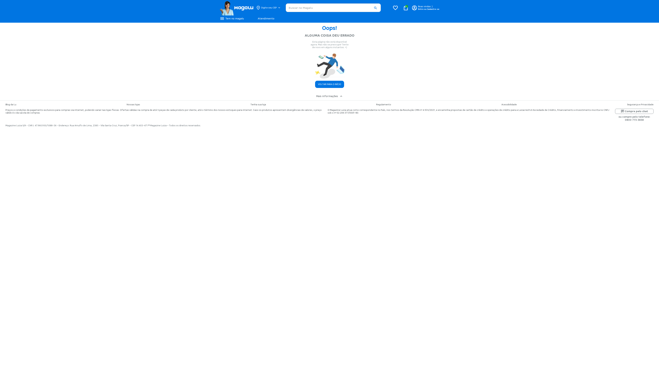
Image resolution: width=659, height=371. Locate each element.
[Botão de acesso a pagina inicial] (236, 7)
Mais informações (327, 96)
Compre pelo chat (636, 111)
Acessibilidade (509, 104)
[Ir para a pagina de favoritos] (395, 7)
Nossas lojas (133, 104)
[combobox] (333, 7)
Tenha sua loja (258, 104)
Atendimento (266, 18)
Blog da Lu (10, 104)
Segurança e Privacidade (640, 104)
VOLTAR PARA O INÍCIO (329, 84)
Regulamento (383, 104)
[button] (375, 8)
